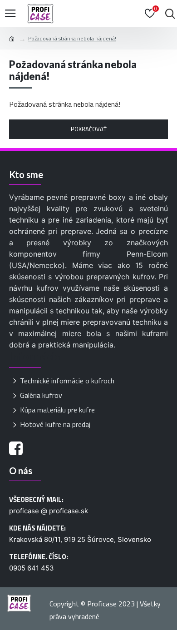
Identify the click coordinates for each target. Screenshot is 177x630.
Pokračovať (89, 129)
